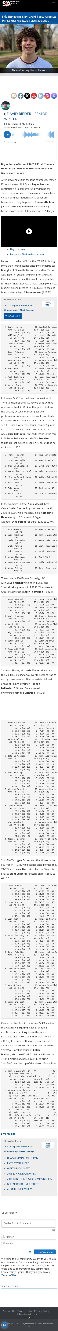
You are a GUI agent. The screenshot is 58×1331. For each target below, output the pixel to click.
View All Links (12, 316)
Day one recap (18, 249)
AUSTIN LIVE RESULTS (19, 1189)
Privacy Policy (41, 1311)
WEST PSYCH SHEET (18, 1168)
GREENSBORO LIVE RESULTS (23, 1184)
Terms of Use (9, 1275)
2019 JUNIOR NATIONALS (21, 1173)
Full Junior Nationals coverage (27, 254)
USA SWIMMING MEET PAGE (23, 1158)
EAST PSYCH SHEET (18, 1163)
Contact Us (9, 1311)
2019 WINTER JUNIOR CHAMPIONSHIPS (29, 1178)
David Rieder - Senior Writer (25, 116)
